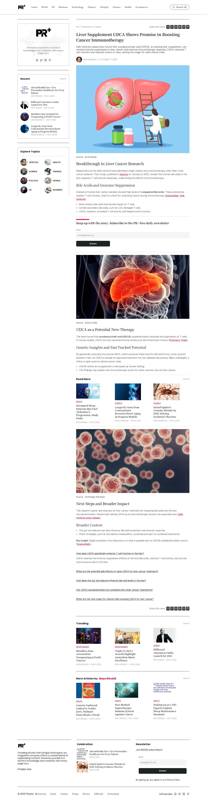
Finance (92, 7)
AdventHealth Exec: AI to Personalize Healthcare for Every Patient (48, 90)
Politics (33, 180)
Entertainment (82, 647)
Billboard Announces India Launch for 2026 (45, 103)
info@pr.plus (24, 769)
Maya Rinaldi (36, 96)
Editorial (98, 793)
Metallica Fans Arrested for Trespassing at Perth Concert (45, 115)
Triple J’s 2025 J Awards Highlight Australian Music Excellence (125, 655)
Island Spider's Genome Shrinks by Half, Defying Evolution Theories (165, 412)
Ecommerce (142, 7)
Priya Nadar (36, 108)
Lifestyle (104, 7)
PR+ (78, 26)
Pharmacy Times (178, 340)
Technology (78, 7)
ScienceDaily (172, 195)
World (44, 7)
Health (128, 7)
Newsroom (87, 26)
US (53, 7)
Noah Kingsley (37, 120)
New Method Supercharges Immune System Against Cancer (124, 709)
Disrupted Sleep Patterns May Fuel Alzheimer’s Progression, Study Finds (87, 412)
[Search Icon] (179, 7)
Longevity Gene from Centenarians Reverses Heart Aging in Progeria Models (46, 128)
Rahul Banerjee (38, 134)
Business (63, 7)
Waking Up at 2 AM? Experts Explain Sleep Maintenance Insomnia (165, 709)
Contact (64, 793)
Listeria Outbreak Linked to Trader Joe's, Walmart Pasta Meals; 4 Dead (87, 710)
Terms (75, 793)
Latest (34, 7)
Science (117, 7)
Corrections (113, 793)
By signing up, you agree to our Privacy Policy (158, 779)
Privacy (86, 793)
